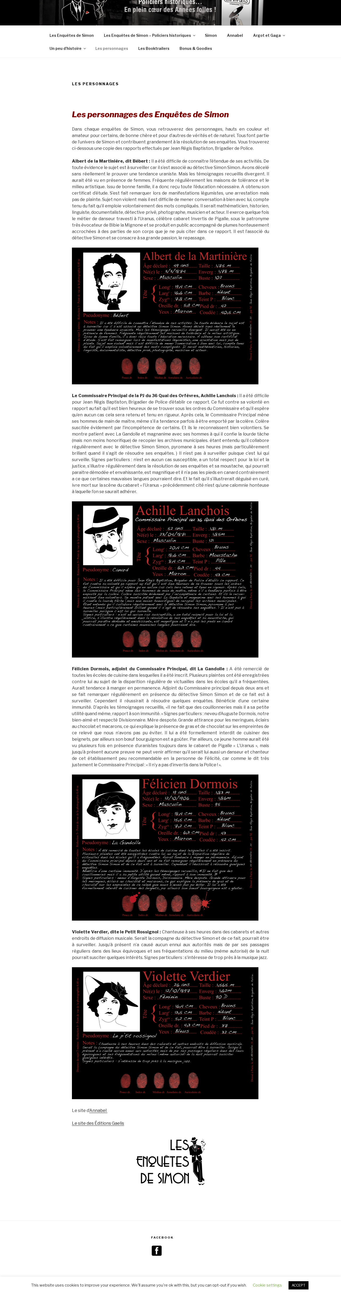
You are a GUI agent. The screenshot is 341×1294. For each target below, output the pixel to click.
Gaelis (118, 1123)
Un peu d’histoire (66, 48)
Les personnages (111, 48)
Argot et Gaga (267, 35)
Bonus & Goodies (196, 48)
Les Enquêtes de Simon (72, 35)
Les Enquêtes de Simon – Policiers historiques (147, 35)
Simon (211, 35)
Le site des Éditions (92, 1123)
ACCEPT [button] (298, 1285)
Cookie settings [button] (267, 1285)
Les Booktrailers (153, 48)
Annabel (235, 35)
